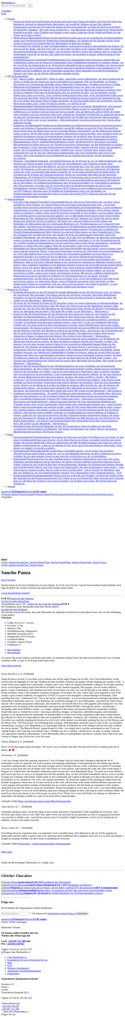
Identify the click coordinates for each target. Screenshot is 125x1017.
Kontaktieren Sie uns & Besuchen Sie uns (27, 960)
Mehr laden (6, 852)
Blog (9, 962)
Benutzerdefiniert (15, 199)
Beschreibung (14, 650)
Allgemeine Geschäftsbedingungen (24, 971)
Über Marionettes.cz (17, 957)
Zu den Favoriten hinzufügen (15, 601)
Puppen (11, 18)
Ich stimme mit (54, 913)
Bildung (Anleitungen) (18, 968)
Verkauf (11, 486)
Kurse (10, 434)
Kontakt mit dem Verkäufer (14, 609)
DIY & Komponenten (17, 76)
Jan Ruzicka (86, 885)
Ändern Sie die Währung (22, 598)
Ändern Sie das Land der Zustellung (44, 604)
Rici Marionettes (63, 882)
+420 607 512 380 (16, 941)
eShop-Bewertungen (11, 665)
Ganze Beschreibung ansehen (15, 593)
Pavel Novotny (8, 580)
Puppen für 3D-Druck (18, 289)
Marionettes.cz (8, 2)
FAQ (9, 965)
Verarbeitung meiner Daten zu (61, 913)
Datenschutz (13, 973)
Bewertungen (13, 652)
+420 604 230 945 (15, 944)
